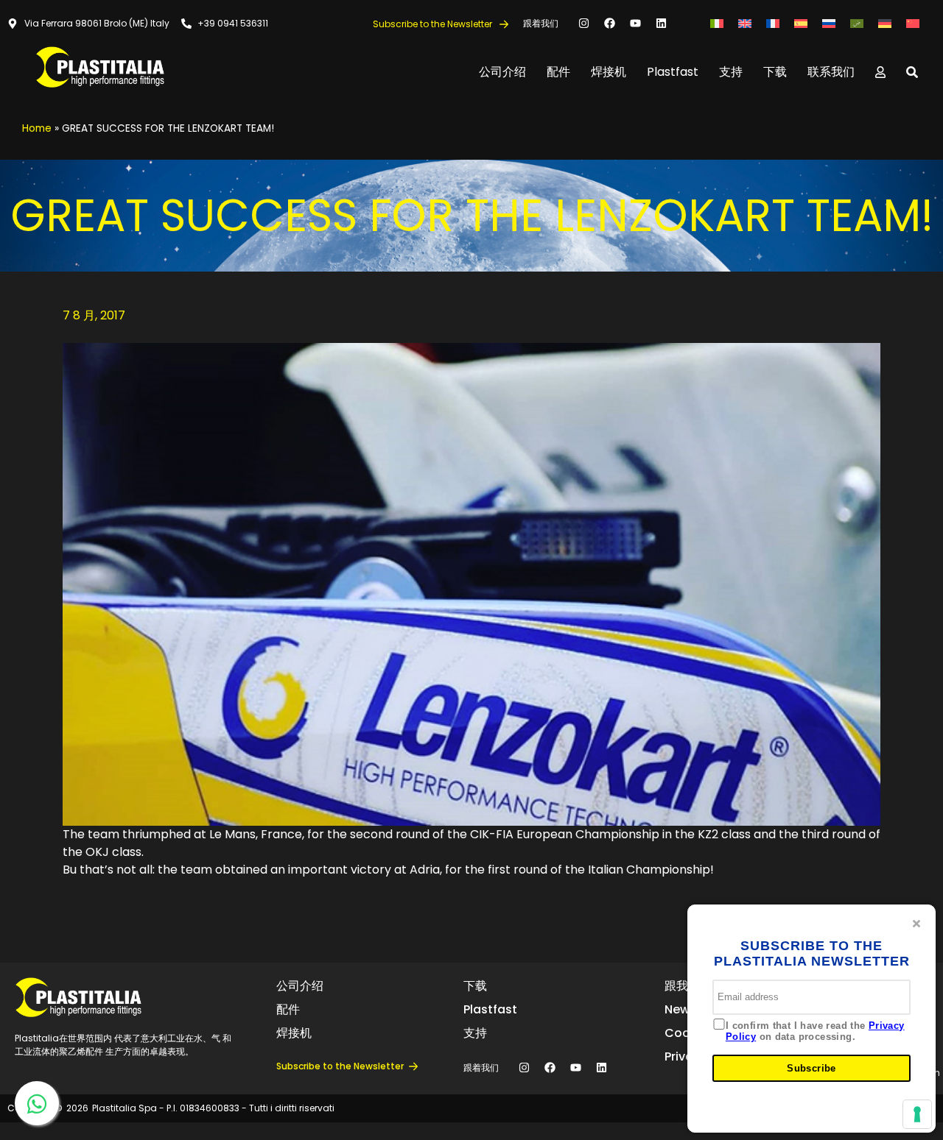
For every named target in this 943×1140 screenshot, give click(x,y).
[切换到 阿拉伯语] (857, 23)
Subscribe (811, 1068)
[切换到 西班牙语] (801, 23)
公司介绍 (502, 71)
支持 (731, 71)
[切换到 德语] (885, 23)
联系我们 (831, 71)
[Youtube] (636, 24)
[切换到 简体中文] (913, 23)
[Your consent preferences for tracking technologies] (917, 1114)
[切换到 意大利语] (717, 23)
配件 (558, 71)
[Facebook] (610, 24)
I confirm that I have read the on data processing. (815, 1031)
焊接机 (608, 71)
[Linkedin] (662, 24)
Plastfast (672, 71)
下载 (775, 71)
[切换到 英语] (745, 23)
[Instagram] (584, 24)
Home (37, 128)
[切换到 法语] (773, 23)
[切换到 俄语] (829, 23)
